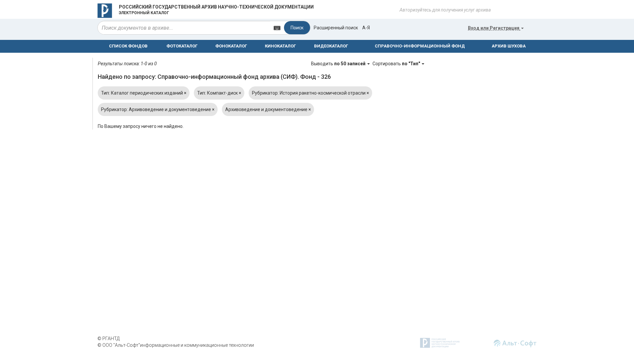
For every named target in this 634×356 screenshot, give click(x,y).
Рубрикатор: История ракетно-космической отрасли (310, 93)
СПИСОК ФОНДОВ (128, 46)
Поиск (297, 27)
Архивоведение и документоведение (268, 109)
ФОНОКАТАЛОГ (231, 46)
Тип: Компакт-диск (219, 93)
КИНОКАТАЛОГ (280, 46)
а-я (366, 27)
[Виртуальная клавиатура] (277, 27)
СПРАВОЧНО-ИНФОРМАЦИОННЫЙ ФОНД (420, 46)
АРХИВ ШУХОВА (509, 46)
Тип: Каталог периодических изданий (143, 93)
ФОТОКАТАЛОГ (181, 46)
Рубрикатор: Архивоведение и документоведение (157, 109)
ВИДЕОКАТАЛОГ (331, 46)
